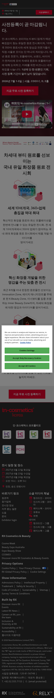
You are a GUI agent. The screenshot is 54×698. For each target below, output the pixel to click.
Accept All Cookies (27, 366)
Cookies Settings (27, 350)
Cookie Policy (25, 343)
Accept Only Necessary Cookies (27, 358)
